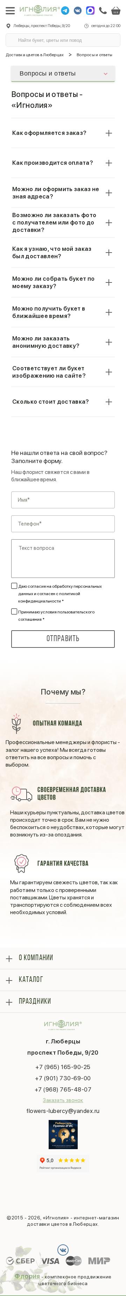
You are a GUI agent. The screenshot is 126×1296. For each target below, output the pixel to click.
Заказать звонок (63, 1100)
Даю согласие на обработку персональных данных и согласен (60, 594)
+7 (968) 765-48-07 (63, 1089)
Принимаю (56, 616)
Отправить (63, 639)
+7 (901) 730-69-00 (63, 1078)
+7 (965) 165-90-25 (62, 1066)
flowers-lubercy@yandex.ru (63, 1110)
